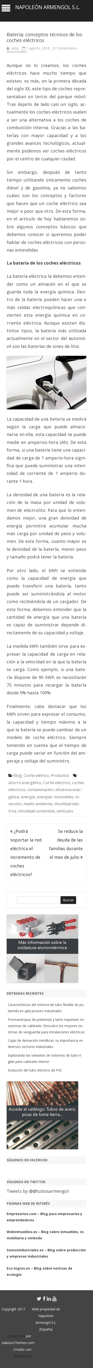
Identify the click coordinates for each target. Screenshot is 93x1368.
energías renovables (55, 796)
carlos (14, 48)
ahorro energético (24, 782)
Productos (60, 775)
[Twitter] (39, 1298)
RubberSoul (16, 1336)
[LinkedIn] (49, 1298)
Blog (17, 775)
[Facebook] (44, 1298)
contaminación (40, 789)
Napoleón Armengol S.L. (47, 7)
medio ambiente (38, 803)
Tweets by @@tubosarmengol (38, 1191)
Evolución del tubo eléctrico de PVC (35, 1070)
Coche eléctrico (56, 782)
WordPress (22, 1356)
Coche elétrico (36, 775)
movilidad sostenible (36, 811)
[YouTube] (54, 1298)
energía (28, 796)
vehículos (65, 811)
